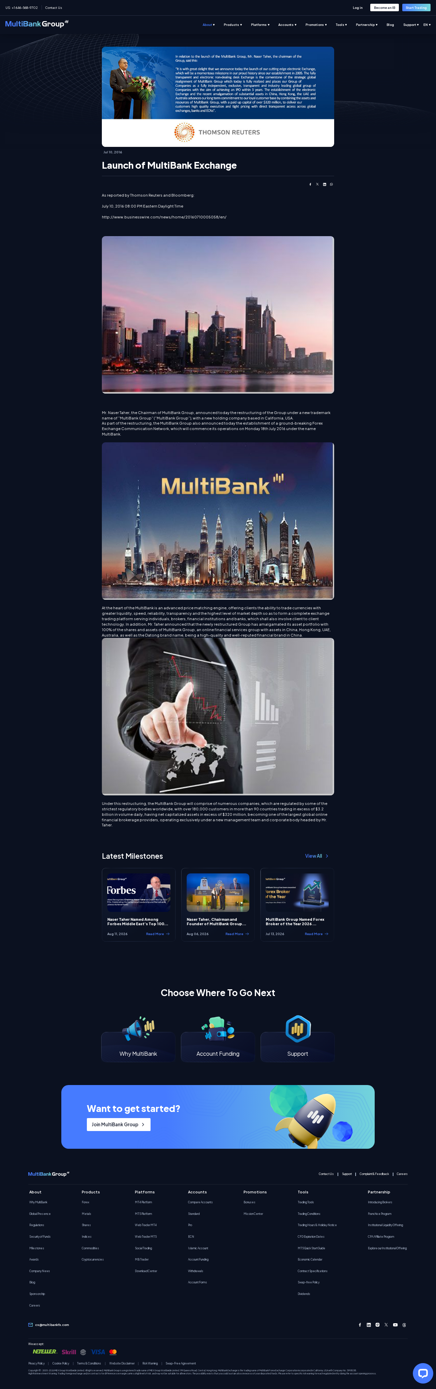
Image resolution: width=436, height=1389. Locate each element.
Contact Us (53, 7)
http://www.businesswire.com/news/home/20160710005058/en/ (164, 217)
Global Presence (40, 1214)
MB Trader (142, 1259)
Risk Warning (150, 1363)
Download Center (146, 1271)
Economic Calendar (310, 1259)
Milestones (36, 1248)
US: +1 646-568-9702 (21, 7)
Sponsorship (37, 1294)
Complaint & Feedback (374, 1174)
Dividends (304, 1294)
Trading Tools (306, 1202)
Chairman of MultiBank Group (166, 412)
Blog (32, 1282)
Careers (402, 1174)
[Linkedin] (368, 1324)
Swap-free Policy (309, 1282)
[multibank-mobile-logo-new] (48, 1174)
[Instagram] (377, 1324)
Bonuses (249, 1202)
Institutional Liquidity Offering (385, 1225)
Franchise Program (379, 1214)
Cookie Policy (60, 1363)
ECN (191, 1236)
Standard (194, 1214)
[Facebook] (359, 1324)
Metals (86, 1214)
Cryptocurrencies (93, 1259)
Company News (39, 1271)
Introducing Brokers (380, 1202)
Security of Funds (40, 1236)
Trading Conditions (309, 1214)
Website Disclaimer (122, 1363)
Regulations (36, 1225)
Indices (87, 1236)
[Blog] (395, 25)
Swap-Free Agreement (181, 1363)
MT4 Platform (143, 1202)
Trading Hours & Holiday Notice (317, 1225)
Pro (190, 1225)
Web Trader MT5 (146, 1236)
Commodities (90, 1248)
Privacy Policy (36, 1363)
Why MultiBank (38, 1202)
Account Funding (198, 1259)
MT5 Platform (143, 1214)
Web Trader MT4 (146, 1225)
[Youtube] (395, 1324)
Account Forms (197, 1282)
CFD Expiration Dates (311, 1236)
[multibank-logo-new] (36, 24)
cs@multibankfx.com (52, 1325)
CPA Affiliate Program (381, 1236)
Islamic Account (198, 1248)
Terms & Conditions (89, 1363)
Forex (85, 1202)
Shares (86, 1225)
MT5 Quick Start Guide (311, 1248)
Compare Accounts (200, 1202)
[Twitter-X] (386, 1324)
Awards (34, 1259)
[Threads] (404, 1324)
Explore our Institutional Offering (387, 1248)
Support (347, 1174)
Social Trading (143, 1248)
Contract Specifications (313, 1271)
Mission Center (253, 1214)
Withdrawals (195, 1271)
